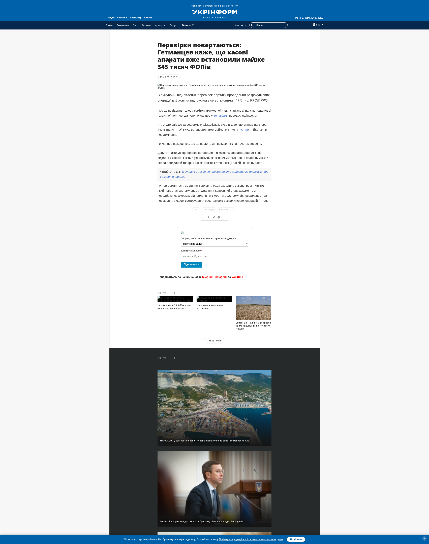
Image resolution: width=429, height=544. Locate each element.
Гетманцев (209, 209)
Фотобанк (122, 17)
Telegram (207, 277)
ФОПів (243, 129)
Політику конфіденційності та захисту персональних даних (251, 539)
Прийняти (296, 539)
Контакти (240, 25)
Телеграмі (220, 115)
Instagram (221, 277)
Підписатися (191, 264)
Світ (135, 25)
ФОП (196, 209)
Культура (160, 25)
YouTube (237, 277)
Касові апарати (226, 209)
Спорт (173, 25)
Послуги (110, 17)
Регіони (146, 25)
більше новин (214, 341)
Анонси (148, 17)
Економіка (123, 25)
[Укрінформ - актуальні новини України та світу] (214, 12)
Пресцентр (135, 17)
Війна (109, 25)
